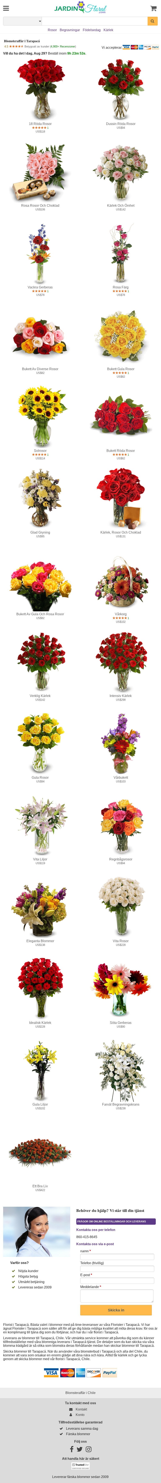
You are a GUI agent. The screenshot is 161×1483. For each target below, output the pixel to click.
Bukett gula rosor (120, 369)
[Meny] (16, 8)
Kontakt (80, 1409)
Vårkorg (121, 614)
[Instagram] (88, 1450)
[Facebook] (72, 1450)
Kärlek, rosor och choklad (120, 532)
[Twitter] (79, 1450)
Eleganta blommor (40, 941)
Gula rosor (40, 777)
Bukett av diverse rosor (40, 369)
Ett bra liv (40, 1186)
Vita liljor (40, 859)
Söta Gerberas (120, 1022)
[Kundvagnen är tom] (145, 8)
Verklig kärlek (40, 696)
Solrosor (40, 450)
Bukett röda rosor (120, 450)
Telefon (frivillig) (92, 1263)
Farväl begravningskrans (120, 1104)
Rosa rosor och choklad (40, 205)
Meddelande (90, 1287)
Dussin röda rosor (120, 124)
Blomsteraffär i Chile (80, 1393)
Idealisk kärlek (40, 1022)
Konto (79, 1415)
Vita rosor (121, 941)
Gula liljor (40, 1104)
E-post (86, 1275)
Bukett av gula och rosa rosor (40, 614)
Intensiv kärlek (121, 696)
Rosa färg (121, 287)
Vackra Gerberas (40, 287)
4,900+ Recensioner (63, 46)
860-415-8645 (86, 1237)
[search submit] (153, 21)
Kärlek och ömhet (120, 205)
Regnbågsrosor (120, 859)
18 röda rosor (40, 124)
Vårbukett (121, 777)
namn (85, 1251)
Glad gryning (40, 532)
